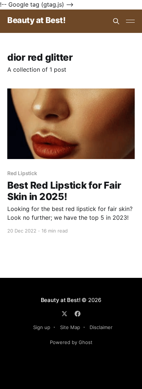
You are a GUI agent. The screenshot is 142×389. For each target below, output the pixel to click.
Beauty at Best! (36, 20)
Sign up (41, 327)
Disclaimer (101, 327)
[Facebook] (77, 314)
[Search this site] (116, 21)
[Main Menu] (130, 21)
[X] (64, 314)
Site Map (70, 327)
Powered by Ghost (71, 342)
